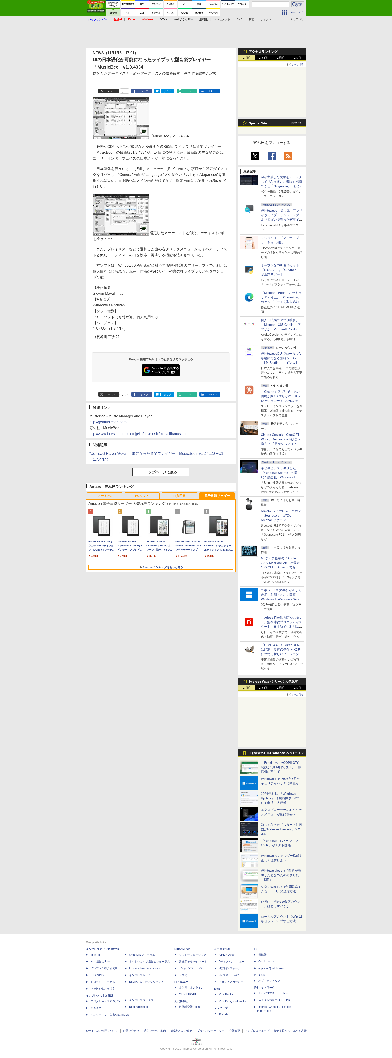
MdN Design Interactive (233, 1001)
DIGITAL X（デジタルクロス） (147, 982)
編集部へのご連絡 (181, 1030)
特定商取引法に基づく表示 (290, 1030)
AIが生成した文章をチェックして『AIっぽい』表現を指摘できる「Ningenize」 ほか (281, 181)
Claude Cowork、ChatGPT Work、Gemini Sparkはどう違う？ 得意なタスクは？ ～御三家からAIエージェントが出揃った (281, 444)
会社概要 (234, 1030)
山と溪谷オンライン (191, 987)
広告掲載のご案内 (155, 1030)
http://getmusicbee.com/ (108, 422)
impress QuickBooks (271, 968)
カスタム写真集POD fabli (274, 1000)
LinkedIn (212, 91)
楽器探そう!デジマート (193, 961)
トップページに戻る (161, 472)
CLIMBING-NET (188, 994)
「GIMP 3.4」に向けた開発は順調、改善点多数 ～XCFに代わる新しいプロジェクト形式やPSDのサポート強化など (281, 654)
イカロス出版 (222, 949)
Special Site (258, 123)
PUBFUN (259, 975)
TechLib (223, 1013)
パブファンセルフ (269, 980)
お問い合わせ (131, 1030)
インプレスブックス (141, 1000)
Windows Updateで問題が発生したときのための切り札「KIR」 (281, 875)
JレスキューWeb (229, 975)
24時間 (263, 57)
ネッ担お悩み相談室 (103, 988)
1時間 (246, 57)
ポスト (111, 91)
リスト (125, 91)
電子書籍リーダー (217, 496)
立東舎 (183, 975)
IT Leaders (97, 975)
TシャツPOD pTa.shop (273, 993)
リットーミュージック (192, 954)
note (190, 91)
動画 (251, 19)
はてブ (167, 91)
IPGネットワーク (264, 987)
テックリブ (221, 1008)
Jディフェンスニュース (233, 961)
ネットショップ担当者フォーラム (149, 961)
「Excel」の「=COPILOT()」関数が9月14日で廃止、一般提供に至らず (282, 767)
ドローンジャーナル (103, 982)
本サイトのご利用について (102, 1030)
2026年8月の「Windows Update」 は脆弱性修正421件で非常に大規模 (280, 798)
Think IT (95, 954)
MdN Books (226, 994)
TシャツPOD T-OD (191, 968)
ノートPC (105, 496)
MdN (217, 988)
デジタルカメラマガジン (105, 1001)
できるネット (99, 1008)
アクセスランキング (263, 51)
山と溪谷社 (181, 982)
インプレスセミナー (141, 975)
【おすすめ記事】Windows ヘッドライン (276, 753)
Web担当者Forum (101, 961)
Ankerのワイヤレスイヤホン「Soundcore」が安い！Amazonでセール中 (281, 515)
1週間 (280, 57)
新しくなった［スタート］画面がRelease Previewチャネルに (281, 829)
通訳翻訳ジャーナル (231, 968)
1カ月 (297, 57)
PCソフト (142, 496)
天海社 (262, 954)
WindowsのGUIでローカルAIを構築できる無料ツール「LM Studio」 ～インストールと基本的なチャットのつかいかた (281, 362)
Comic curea (266, 961)
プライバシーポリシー (210, 1030)
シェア (144, 91)
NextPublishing (138, 1006)
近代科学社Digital (190, 1006)
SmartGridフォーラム (142, 954)
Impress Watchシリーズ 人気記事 (273, 681)
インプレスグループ (257, 1030)
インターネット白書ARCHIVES (110, 1014)
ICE (256, 949)
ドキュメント (222, 19)
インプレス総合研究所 (104, 968)
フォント (265, 19)
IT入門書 (179, 496)
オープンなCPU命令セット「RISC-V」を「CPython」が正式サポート (280, 269)
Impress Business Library (144, 968)
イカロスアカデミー (231, 982)
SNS (239, 19)
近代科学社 (181, 1001)
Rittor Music (182, 949)
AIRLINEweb (227, 954)
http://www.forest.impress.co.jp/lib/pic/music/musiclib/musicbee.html (143, 434)
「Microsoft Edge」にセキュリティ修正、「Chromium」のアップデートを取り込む (281, 297)
